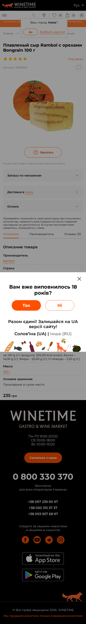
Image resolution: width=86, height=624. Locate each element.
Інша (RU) (61, 333)
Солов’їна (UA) (30, 333)
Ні (59, 305)
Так (26, 305)
